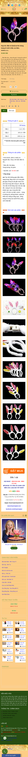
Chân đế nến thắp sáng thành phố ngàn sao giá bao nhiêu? (10, 623)
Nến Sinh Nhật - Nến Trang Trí (17, 99)
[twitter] (12, 5)
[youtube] (16, 5)
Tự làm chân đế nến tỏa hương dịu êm (22, 630)
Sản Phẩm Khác (6, 594)
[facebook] (9, 5)
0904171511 (13, 1)
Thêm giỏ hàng (14, 91)
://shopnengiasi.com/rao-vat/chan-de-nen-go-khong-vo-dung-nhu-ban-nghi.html (23, 650)
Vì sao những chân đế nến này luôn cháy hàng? (10, 650)
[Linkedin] (12, 106)
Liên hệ (14, 94)
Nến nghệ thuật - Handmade (8, 576)
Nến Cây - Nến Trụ (6, 564)
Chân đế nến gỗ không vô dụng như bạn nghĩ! (9, 657)
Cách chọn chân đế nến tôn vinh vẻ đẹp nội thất (22, 636)
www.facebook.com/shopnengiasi (9, 738)
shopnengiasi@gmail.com (14, 3)
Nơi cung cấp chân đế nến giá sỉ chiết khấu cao (9, 636)
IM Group (10, 749)
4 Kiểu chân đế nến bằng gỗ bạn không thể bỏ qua (10, 630)
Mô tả (4, 110)
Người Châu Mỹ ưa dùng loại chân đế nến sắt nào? (22, 657)
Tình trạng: (4, 78)
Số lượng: (3, 86)
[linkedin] (19, 5)
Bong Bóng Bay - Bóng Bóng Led (10, 591)
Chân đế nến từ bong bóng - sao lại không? (22, 643)
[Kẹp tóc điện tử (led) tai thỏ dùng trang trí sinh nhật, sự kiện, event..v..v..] (14, 9)
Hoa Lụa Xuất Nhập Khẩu (8, 585)
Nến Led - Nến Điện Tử (7, 579)
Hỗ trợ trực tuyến (10, 755)
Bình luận (11, 110)
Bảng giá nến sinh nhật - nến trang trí (14, 544)
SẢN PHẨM (10, 13)
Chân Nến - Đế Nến (6, 582)
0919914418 (20, 1)
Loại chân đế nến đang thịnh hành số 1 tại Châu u (9, 643)
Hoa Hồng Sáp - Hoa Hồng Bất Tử (10, 588)
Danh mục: (4, 99)
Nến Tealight (5, 567)
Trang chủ (3, 13)
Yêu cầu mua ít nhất (4, 82)
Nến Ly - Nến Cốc (6, 573)
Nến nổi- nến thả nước (7, 570)
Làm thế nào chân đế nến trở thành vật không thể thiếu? (22, 623)
